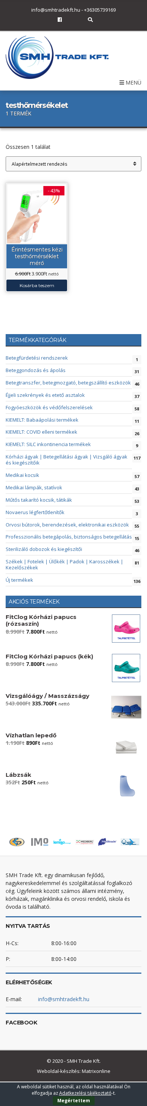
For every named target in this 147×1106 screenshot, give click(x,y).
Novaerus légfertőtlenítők (35, 512)
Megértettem (73, 1100)
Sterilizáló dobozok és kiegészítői (44, 549)
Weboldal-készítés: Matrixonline (73, 1071)
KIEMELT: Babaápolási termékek (42, 419)
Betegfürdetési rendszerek (37, 357)
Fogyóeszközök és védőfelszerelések (49, 407)
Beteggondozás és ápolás (36, 370)
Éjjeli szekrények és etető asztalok (45, 395)
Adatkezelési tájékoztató (85, 1093)
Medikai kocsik (22, 475)
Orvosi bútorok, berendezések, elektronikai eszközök (67, 524)
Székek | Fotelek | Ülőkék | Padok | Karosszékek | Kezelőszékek (64, 564)
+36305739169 (100, 9)
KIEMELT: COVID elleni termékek (41, 431)
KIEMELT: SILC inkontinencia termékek (48, 444)
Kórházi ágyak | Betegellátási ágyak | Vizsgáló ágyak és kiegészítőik (66, 459)
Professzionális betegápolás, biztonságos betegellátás (69, 536)
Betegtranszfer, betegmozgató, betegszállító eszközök (68, 382)
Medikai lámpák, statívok (34, 487)
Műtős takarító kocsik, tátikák (39, 499)
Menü (132, 82)
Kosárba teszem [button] (37, 285)
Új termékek (19, 579)
